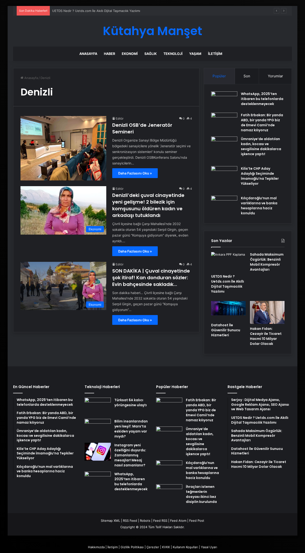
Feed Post (196, 520)
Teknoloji (173, 54)
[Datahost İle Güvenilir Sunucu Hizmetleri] (228, 310)
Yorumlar (275, 76)
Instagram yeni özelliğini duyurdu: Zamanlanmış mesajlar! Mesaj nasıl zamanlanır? (130, 455)
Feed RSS (160, 520)
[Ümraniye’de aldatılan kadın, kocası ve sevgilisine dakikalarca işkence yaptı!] (224, 150)
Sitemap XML (110, 520)
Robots (145, 520)
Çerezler (153, 547)
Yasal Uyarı (209, 547)
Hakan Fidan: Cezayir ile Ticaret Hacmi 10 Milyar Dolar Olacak (266, 336)
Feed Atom (178, 520)
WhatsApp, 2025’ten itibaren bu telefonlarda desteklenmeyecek (262, 98)
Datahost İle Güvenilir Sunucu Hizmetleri (225, 330)
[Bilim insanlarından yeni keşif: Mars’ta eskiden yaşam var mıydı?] (98, 428)
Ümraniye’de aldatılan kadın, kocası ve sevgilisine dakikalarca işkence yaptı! (261, 146)
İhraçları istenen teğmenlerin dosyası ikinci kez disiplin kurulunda (201, 494)
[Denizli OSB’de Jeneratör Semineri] (63, 148)
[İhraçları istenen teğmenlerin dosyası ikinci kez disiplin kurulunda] (169, 493)
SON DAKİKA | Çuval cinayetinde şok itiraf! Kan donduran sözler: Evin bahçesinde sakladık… (151, 278)
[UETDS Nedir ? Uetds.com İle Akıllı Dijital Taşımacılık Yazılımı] (228, 262)
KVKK (166, 547)
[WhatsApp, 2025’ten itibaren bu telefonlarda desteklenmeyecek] (224, 100)
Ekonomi (130, 54)
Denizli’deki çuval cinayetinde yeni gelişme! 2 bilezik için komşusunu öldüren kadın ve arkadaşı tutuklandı (148, 205)
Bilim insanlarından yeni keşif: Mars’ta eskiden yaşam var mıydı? (131, 429)
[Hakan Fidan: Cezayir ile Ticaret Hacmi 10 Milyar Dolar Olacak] (267, 312)
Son (247, 76)
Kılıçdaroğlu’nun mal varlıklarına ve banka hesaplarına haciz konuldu (259, 206)
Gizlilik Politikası (132, 547)
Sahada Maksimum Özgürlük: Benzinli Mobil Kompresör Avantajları (267, 262)
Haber (109, 54)
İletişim (215, 54)
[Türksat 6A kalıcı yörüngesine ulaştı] (98, 407)
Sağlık (150, 54)
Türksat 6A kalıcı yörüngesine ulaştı (130, 402)
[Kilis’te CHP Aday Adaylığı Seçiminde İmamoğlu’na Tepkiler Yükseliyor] (224, 179)
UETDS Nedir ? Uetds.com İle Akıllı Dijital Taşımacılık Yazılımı (227, 284)
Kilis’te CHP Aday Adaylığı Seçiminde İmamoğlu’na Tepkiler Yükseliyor (260, 176)
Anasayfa (88, 54)
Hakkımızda (96, 547)
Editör (119, 118)
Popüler (219, 76)
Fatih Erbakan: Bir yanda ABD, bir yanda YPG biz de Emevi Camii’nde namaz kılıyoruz (262, 122)
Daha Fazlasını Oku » (135, 173)
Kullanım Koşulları (185, 547)
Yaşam (195, 54)
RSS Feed (130, 520)
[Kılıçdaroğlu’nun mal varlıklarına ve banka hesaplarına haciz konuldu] (224, 205)
